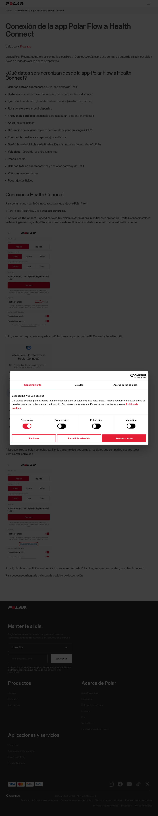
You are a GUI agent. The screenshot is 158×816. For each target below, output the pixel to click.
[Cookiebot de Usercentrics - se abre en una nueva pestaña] (132, 376)
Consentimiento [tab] (32, 384)
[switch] (61, 425)
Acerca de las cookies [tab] (125, 384)
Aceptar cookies (124, 438)
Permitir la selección (79, 438)
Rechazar (34, 438)
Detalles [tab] (79, 384)
